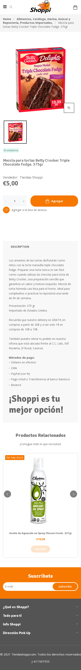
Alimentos (24, 19)
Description (20, 246)
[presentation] (7, 494)
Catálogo (40, 19)
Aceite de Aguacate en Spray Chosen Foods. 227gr (40, 533)
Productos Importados (36, 23)
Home (7, 19)
